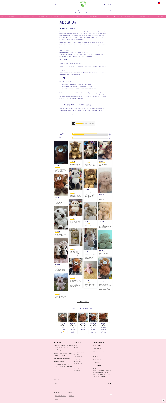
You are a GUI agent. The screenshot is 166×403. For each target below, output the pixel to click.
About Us (75, 347)
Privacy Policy (76, 359)
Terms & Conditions (77, 356)
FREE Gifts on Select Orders (51, 16)
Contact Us (76, 354)
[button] (55, 4)
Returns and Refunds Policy (79, 352)
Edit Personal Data (77, 363)
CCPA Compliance (77, 368)
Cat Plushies (96, 362)
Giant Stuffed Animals (99, 351)
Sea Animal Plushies (98, 354)
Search (75, 345)
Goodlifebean (59, 399)
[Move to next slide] (110, 323)
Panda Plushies (97, 348)
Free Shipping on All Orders (70, 16)
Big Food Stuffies (97, 359)
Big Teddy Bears (97, 357)
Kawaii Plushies (97, 345)
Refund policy (76, 370)
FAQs (74, 365)
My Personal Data (77, 361)
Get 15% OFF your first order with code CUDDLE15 (26, 16)
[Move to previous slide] (55, 323)
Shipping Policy (77, 349)
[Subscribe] (75, 383)
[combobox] (160, 3)
